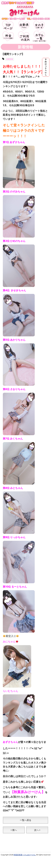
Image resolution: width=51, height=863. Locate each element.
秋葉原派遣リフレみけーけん (25, 855)
